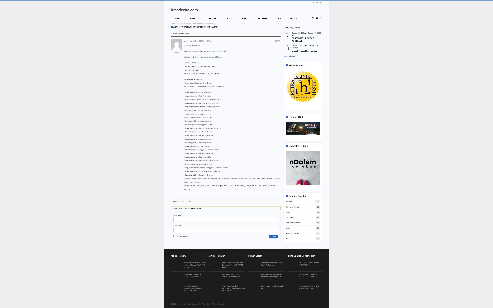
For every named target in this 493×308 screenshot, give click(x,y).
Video (292, 18)
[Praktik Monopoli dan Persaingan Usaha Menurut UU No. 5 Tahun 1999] (176, 289)
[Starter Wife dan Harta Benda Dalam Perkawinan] (253, 266)
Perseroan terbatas (293, 223)
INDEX (178, 18)
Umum (288, 212)
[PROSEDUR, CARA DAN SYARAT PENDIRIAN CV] (176, 277)
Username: (177, 215)
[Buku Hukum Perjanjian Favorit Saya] (253, 289)
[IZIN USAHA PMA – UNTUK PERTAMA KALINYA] (292, 289)
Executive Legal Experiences (304, 51)
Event (228, 18)
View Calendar (289, 56)
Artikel (193, 18)
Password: (177, 226)
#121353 (277, 41)
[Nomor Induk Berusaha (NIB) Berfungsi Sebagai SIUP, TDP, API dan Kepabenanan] (176, 266)
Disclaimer (262, 18)
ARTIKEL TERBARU (293, 233)
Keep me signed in (182, 236)
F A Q (279, 18)
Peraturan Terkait (292, 207)
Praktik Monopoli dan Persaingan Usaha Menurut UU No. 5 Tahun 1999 (194, 288)
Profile (244, 18)
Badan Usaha (184, 34)
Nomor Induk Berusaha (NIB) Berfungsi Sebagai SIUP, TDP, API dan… (194, 265)
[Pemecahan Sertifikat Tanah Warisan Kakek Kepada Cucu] (253, 277)
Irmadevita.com (184, 10)
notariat (289, 202)
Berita (288, 238)
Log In (273, 236)
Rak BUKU (212, 18)
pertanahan (290, 217)
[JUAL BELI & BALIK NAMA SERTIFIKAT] (292, 266)
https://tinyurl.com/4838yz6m (211, 57)
